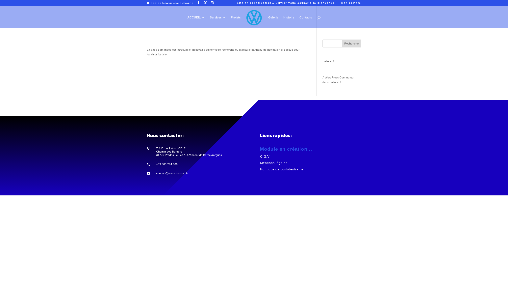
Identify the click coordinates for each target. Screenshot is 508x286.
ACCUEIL (194, 17)
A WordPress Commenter (338, 77)
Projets (236, 17)
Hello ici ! (328, 61)
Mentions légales (274, 163)
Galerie (273, 17)
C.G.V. (265, 156)
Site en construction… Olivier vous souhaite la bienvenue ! (287, 3)
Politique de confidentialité (281, 169)
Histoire (288, 17)
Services (216, 17)
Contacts (305, 17)
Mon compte (351, 3)
